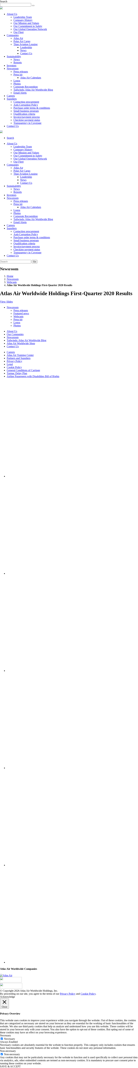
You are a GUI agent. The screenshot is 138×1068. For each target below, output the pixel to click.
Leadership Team (22, 17)
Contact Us (26, 53)
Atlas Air (18, 38)
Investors (11, 65)
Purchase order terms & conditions (31, 107)
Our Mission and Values (26, 23)
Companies (13, 35)
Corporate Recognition (25, 86)
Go (34, 261)
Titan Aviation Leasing (25, 44)
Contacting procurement (26, 101)
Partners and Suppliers (18, 358)
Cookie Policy (14, 367)
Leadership (26, 47)
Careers (11, 95)
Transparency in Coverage (27, 123)
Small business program (26, 110)
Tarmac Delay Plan (17, 373)
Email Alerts (20, 92)
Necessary (9, 1038)
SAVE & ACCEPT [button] (10, 1066)
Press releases (20, 71)
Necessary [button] (5, 1035)
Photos (17, 83)
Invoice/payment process (26, 117)
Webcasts (12, 282)
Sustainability (14, 56)
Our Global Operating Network (30, 29)
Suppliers (12, 98)
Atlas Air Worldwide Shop (21, 343)
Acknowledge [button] (7, 996)
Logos (16, 80)
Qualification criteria (24, 114)
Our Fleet (18, 32)
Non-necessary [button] (8, 1050)
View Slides (6, 301)
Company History (22, 20)
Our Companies (15, 334)
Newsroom (13, 68)
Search (10, 137)
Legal (10, 364)
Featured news (21, 313)
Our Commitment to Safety (27, 26)
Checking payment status (26, 120)
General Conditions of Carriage (23, 370)
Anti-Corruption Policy (25, 104)
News (23, 50)
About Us (12, 14)
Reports (17, 62)
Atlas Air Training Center (20, 355)
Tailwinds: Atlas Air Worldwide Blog (33, 89)
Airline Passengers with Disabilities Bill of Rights (33, 376)
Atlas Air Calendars (30, 77)
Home (10, 276)
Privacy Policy (14, 361)
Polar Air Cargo (21, 41)
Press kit (17, 74)
